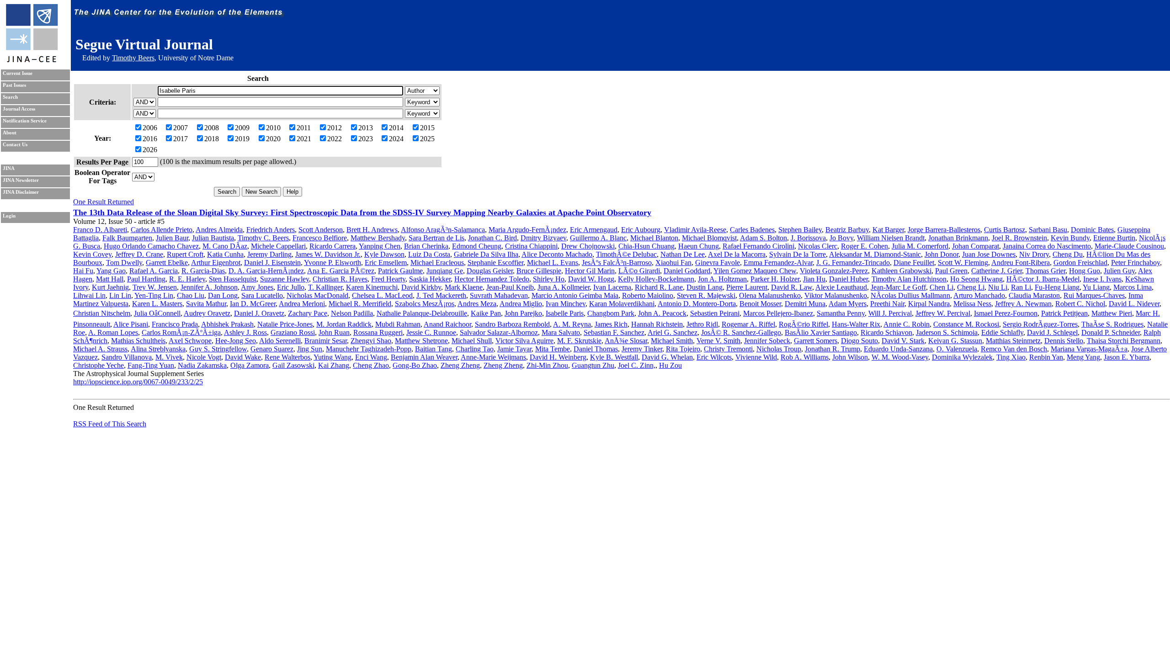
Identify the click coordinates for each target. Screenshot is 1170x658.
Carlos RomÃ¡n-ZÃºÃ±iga (181, 332)
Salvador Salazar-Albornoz (499, 332)
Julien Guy (1119, 271)
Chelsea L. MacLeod (382, 295)
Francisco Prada (175, 324)
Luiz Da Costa (429, 254)
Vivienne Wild (756, 357)
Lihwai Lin (89, 295)
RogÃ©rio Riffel (803, 324)
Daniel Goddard (687, 271)
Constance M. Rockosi (966, 324)
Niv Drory (1034, 254)
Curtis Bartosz (1004, 229)
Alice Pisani (130, 324)
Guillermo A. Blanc (598, 238)
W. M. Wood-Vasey (900, 357)
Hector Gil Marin (590, 271)
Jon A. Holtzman (722, 279)
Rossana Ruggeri (378, 332)
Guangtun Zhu (593, 365)
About (9, 132)
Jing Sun (309, 349)
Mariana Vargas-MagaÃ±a (1089, 349)
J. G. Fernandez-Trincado (853, 262)
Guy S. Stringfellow (218, 349)
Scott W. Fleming (963, 262)
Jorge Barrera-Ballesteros (944, 229)
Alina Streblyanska (158, 349)
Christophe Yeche (98, 365)
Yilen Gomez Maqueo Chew (754, 271)
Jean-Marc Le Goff (898, 287)
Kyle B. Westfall (614, 357)
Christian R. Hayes (340, 279)
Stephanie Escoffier (495, 262)
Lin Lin (120, 295)
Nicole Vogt (203, 357)
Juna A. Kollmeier (563, 287)
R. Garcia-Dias (203, 271)
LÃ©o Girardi (639, 271)
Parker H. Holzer (774, 279)
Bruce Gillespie (538, 271)
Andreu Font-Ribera (1020, 262)
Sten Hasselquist (232, 279)
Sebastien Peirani (714, 313)
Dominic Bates (1092, 229)
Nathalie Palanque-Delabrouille (422, 313)
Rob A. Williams (805, 357)
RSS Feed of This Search (109, 424)
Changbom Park (610, 313)
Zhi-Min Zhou (547, 365)
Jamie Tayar (514, 349)
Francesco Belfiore (319, 238)
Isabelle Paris (565, 313)
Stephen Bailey (800, 229)
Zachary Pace (307, 313)
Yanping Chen (379, 246)
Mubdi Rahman (397, 324)
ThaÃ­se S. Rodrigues (1112, 324)
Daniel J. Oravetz (259, 313)
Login (9, 215)
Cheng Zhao (371, 365)
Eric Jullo (290, 287)
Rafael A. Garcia (153, 271)
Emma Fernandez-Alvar (778, 262)
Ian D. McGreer (253, 304)
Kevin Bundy (1070, 238)
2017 (180, 139)
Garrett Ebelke (167, 262)
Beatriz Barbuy (847, 229)
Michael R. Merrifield (360, 304)
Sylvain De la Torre (797, 254)
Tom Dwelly (124, 262)
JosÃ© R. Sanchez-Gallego (741, 332)
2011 (304, 128)
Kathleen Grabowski (901, 271)
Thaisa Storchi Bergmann (1123, 341)
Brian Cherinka (426, 246)
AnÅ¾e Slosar (626, 341)
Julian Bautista (213, 238)
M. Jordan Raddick (344, 324)
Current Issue (17, 73)
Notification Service (25, 120)
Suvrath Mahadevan (499, 295)
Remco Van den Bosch (1014, 349)
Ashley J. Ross (245, 332)
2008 (211, 128)
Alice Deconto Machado (556, 254)
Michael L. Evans (552, 262)
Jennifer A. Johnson (209, 287)
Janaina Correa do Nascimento (1047, 246)
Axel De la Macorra (737, 254)
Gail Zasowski (293, 365)
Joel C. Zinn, (636, 365)
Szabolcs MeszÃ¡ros (424, 304)
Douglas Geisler (490, 271)
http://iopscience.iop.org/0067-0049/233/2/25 (138, 382)
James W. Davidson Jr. (328, 254)
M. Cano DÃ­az (224, 246)
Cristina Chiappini (531, 246)
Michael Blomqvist (709, 238)
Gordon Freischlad (1080, 262)
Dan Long (223, 295)
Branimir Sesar (325, 341)
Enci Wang (371, 357)
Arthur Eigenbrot (215, 262)
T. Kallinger (325, 287)
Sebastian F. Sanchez (614, 332)
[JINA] (31, 60)
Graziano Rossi (293, 332)
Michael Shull (472, 341)
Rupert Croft (185, 254)
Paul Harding (146, 279)
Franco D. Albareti (100, 229)
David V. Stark (903, 341)
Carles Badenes (752, 229)
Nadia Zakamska (202, 365)
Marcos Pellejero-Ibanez (778, 313)
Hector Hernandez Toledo (491, 279)
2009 (242, 128)
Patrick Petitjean (1064, 313)
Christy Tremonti (728, 349)
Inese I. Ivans (1102, 279)
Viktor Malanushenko (835, 295)
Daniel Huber (848, 279)
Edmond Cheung (476, 246)
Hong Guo (1084, 271)
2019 (242, 139)
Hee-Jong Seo (235, 341)
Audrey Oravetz (207, 313)
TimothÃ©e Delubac (626, 254)
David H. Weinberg (558, 357)
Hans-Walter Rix (856, 324)
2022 (334, 139)
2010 (273, 128)
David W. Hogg (591, 279)
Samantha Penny (841, 313)
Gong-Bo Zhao (415, 365)
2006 (150, 128)
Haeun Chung (698, 246)
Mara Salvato (561, 332)
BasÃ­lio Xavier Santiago (821, 332)
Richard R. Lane (659, 287)
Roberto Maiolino (647, 295)
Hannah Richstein (657, 324)
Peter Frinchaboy (1135, 262)
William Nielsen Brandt (891, 238)
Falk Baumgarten (127, 238)
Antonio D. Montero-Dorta (697, 304)
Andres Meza (476, 304)
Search (10, 97)
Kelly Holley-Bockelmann (656, 279)
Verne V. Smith (718, 341)
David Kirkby (421, 287)
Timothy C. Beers (263, 238)
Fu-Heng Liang (1057, 287)
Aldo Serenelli (280, 341)
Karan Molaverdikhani (621, 304)
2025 (427, 139)
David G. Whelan (667, 357)
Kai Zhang (333, 365)
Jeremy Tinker (642, 349)
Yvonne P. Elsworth (332, 262)
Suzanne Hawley (284, 279)
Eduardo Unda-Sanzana (898, 349)
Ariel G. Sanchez (672, 332)
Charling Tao (475, 349)
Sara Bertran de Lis (436, 238)
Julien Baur (172, 238)
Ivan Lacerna (612, 287)
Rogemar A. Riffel (748, 324)
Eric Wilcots (714, 357)
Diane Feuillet (913, 262)
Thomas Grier (1045, 271)
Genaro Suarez (271, 349)
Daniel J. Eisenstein (272, 262)
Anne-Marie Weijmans (493, 357)
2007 (180, 128)
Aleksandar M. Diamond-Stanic (875, 254)
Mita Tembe (552, 349)
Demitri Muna (805, 304)
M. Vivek (169, 357)
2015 (427, 128)
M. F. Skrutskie (579, 341)
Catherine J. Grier (996, 271)
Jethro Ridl (702, 324)
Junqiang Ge (444, 271)
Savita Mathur (206, 304)
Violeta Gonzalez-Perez (834, 271)
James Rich (611, 324)
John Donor (941, 254)
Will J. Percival (890, 313)
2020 (273, 139)
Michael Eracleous (437, 262)
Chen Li (941, 287)
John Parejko (523, 313)
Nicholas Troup (778, 349)
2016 (150, 139)
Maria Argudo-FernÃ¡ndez (527, 229)
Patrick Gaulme (400, 271)
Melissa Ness (972, 304)
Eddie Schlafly (1002, 332)
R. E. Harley (187, 279)
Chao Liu (190, 295)
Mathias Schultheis (138, 341)
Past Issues (14, 85)
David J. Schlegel (1052, 332)
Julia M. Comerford (920, 246)
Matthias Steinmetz (1013, 341)
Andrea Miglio (521, 304)
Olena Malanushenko (770, 295)
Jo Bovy (841, 238)
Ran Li (1021, 287)
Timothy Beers (133, 58)
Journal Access (19, 108)
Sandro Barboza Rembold (512, 324)
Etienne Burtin (1114, 238)
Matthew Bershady (378, 238)
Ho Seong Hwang (976, 279)
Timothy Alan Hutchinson (909, 279)
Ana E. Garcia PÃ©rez (340, 271)
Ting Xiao (1011, 357)
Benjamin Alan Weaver (424, 357)
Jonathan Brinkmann (958, 238)
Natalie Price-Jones (285, 324)
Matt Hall (109, 279)
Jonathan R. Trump (832, 349)
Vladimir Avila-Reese (695, 229)
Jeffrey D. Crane (139, 254)
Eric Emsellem (386, 262)
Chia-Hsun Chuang (646, 246)
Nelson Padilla (352, 313)
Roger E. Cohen (864, 246)
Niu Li (997, 287)
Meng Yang (1083, 357)
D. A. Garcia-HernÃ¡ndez (266, 271)
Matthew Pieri (1111, 313)
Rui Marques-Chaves (1094, 295)
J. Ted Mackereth (441, 295)
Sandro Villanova (126, 357)
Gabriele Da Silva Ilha (486, 254)
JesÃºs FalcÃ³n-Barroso (617, 262)
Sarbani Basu (1048, 229)
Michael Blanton (654, 238)
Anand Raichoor (447, 324)
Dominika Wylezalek (962, 357)
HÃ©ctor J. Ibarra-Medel (1043, 279)
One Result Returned (103, 202)
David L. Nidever (1134, 304)
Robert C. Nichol (1080, 304)
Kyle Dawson (384, 254)
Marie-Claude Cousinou (1129, 246)
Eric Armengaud (593, 229)
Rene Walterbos (287, 357)
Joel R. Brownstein (1019, 238)
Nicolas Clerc (817, 246)
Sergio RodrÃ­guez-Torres (1040, 324)
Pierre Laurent (746, 287)
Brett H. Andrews (372, 229)
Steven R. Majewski (706, 295)
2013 (365, 128)
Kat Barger (888, 229)
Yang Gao (111, 271)
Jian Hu (814, 279)
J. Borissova (808, 238)
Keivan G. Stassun (955, 341)
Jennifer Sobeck (767, 341)
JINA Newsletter (21, 180)
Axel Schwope (190, 341)
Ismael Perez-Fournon (1005, 313)
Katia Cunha (225, 254)
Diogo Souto (859, 341)
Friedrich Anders (270, 229)
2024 (396, 139)
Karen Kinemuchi (372, 287)
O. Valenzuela (956, 349)
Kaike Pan (486, 313)
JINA (9, 168)
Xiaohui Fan (673, 262)
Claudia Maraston (1034, 295)
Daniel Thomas (596, 349)
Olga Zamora (249, 365)
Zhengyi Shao (371, 341)
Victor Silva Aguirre (524, 341)
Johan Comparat (975, 246)
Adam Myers (848, 304)
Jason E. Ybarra (1126, 357)
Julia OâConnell (157, 313)
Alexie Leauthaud (841, 287)
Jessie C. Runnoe (431, 332)
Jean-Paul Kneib (510, 287)
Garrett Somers (815, 341)
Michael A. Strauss (100, 349)
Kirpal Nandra (929, 304)
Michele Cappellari (278, 246)
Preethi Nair (887, 304)
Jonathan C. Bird (492, 238)
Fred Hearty (388, 279)
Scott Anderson (320, 229)
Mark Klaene (464, 287)
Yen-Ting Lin (153, 295)
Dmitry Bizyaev (543, 238)
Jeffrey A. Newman (1023, 304)
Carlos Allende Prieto (161, 229)
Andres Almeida (219, 229)
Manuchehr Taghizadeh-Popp (368, 349)
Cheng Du (1068, 254)
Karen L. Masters (157, 304)
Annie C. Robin (906, 324)
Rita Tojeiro (683, 349)
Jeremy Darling (269, 254)
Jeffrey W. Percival (942, 313)
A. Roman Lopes (113, 332)
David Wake (243, 357)
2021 (304, 139)
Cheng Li (970, 287)
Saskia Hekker (430, 279)
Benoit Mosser (760, 304)
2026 (150, 150)
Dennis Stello (1063, 341)
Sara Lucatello (262, 295)
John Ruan (334, 332)
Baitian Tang (433, 349)
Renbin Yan (1046, 357)
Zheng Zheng (460, 365)
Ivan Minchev (565, 304)
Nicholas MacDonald (317, 295)
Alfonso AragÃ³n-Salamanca (443, 229)
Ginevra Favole (717, 262)
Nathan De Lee (682, 254)
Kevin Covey (92, 254)
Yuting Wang (332, 357)
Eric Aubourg (640, 229)
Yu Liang (1096, 287)
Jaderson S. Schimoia (947, 332)
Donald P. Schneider (1110, 332)
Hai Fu (83, 271)
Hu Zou (670, 365)
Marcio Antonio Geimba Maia (575, 295)
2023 (365, 139)
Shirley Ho (548, 279)
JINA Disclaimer (21, 192)
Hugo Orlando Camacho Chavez (151, 246)
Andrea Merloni (302, 304)
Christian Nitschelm (101, 313)
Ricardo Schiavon (886, 332)
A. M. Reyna (572, 324)
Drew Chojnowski (588, 246)
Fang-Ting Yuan (151, 365)
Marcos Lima (1132, 287)
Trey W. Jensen (155, 287)
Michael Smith (672, 341)
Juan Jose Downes (989, 254)
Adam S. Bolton (763, 238)
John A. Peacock (662, 313)
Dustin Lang (704, 287)
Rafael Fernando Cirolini (758, 246)
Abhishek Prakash (227, 324)
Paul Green (951, 271)
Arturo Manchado (979, 295)
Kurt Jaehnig (110, 287)
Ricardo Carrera (332, 246)
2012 (334, 128)
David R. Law (791, 287)
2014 (396, 128)
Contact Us (15, 144)
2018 (211, 139)
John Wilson (850, 357)
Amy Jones (257, 287)
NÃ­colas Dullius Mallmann (910, 295)
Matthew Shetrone (421, 341)
